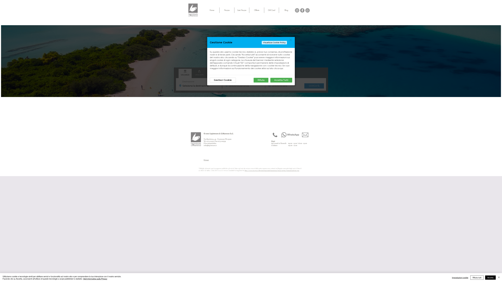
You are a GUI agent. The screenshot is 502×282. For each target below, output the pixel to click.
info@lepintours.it (210, 145)
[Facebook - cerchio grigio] (302, 10)
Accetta (490, 277)
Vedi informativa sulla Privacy (95, 278)
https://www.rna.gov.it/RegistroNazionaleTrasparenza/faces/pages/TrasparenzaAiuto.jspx (272, 170)
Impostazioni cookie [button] (460, 277)
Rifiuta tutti (477, 277)
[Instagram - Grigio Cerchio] (297, 10)
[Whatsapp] (307, 10)
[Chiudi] (498, 277)
